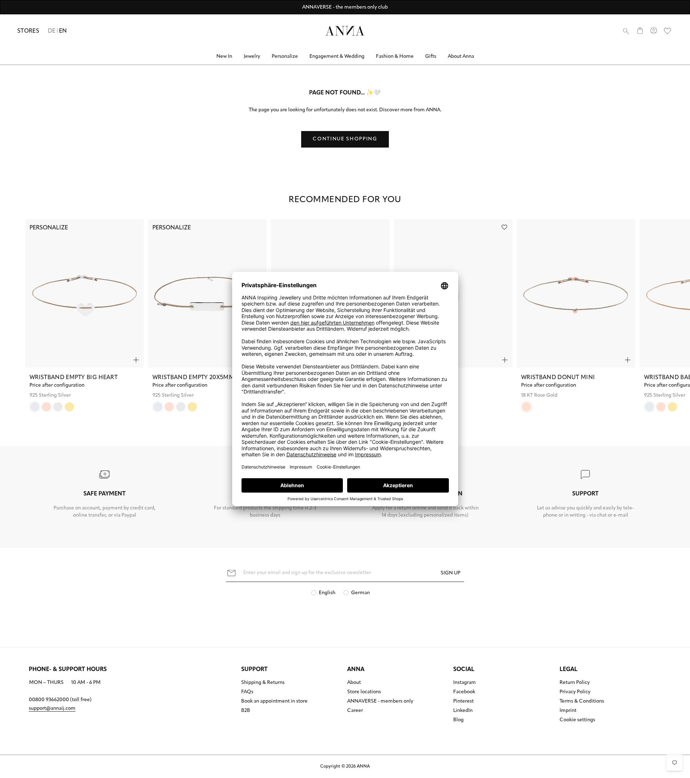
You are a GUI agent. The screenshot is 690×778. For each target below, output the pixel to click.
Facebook (464, 692)
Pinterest (463, 701)
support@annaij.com (52, 708)
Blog (458, 720)
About (354, 682)
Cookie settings (577, 720)
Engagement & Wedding (336, 56)
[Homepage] (345, 31)
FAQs (247, 692)
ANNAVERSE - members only (380, 701)
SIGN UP (450, 573)
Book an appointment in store (274, 701)
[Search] (626, 31)
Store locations (364, 692)
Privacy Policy (575, 692)
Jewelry (252, 56)
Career (355, 710)
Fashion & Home (395, 56)
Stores (28, 31)
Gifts (430, 56)
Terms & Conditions (582, 701)
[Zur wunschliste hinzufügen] (504, 227)
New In (224, 56)
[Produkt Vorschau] (136, 360)
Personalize (285, 56)
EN (63, 31)
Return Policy (575, 682)
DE (52, 31)
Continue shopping (345, 139)
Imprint (568, 710)
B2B (245, 710)
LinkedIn (463, 710)
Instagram (464, 682)
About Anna (461, 56)
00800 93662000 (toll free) (60, 700)
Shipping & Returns (263, 682)
